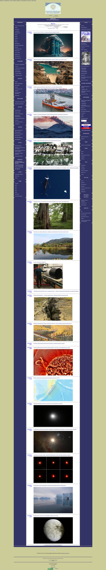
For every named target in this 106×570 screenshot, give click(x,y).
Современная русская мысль (20, 101)
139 (59, 545)
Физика (82, 114)
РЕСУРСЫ (86, 177)
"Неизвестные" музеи (18, 88)
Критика (16, 47)
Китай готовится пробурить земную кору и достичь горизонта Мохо (48, 86)
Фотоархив (17, 194)
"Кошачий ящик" (18, 71)
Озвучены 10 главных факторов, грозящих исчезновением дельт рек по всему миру (51, 231)
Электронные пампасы (19, 174)
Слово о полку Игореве (19, 113)
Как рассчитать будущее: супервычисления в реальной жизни (46, 32)
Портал (1, 0)
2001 (16, 188)
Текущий (16, 183)
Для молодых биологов (86, 130)
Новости (18, 0)
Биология (82, 107)
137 (55, 545)
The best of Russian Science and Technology (85, 221)
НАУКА (86, 22)
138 (57, 545)
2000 (16, 190)
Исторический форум (18, 137)
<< (44, 545)
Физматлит (83, 75)
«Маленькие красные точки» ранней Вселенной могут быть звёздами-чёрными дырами (52, 455)
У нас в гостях (17, 52)
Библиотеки (83, 191)
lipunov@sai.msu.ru (65, 553)
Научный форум (18, 132)
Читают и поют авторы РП (85, 145)
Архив (53, 558)
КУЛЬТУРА (20, 78)
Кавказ (16, 36)
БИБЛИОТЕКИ (86, 133)
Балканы (16, 38)
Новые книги (17, 50)
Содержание (6, 0)
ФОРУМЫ (20, 127)
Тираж (82, 174)
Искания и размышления (19, 45)
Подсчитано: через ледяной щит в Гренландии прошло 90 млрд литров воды (50, 485)
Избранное (83, 189)
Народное (83, 156)
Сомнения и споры (18, 48)
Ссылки (56, 558)
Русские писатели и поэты (85, 187)
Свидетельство (51, 24)
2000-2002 (86, 51)
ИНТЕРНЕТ (86, 196)
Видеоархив (17, 95)
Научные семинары (84, 80)
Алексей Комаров (54, 564)
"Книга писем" (17, 69)
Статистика (58, 558)
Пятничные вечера (18, 145)
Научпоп (82, 138)
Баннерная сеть (83, 202)
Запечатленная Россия (19, 121)
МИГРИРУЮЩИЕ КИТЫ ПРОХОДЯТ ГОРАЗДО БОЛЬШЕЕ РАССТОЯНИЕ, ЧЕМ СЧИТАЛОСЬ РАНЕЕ (56, 167)
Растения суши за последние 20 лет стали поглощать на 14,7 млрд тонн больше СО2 (51, 201)
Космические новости (85, 66)
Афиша (16, 27)
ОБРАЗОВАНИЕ (86, 97)
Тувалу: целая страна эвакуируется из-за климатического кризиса (47, 140)
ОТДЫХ (86, 148)
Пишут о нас (83, 172)
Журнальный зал (84, 73)
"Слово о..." (17, 66)
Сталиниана (17, 123)
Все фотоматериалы (18, 196)
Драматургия (17, 43)
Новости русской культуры (19, 25)
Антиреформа (83, 103)
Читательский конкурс (19, 166)
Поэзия (16, 41)
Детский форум (17, 139)
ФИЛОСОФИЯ (20, 98)
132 (47, 545)
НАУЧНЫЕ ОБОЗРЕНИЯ (86, 83)
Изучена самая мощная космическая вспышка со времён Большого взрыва (49, 343)
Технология (83, 113)
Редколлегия (83, 165)
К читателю (17, 29)
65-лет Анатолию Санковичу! (40, 262)
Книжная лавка (17, 56)
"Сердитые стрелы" (18, 75)
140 (60, 545)
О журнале (83, 168)
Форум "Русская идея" (19, 133)
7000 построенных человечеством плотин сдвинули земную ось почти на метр (50, 59)
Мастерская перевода (19, 156)
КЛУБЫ (19, 142)
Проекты (82, 182)
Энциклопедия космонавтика (83, 68)
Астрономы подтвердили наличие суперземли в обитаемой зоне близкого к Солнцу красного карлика (55, 429)
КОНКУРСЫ (20, 159)
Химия (82, 116)
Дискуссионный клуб (18, 130)
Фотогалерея (17, 85)
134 (50, 545)
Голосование (24, 0)
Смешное (82, 158)
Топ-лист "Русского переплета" (84, 201)
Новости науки (83, 214)
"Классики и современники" (20, 64)
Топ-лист (29, 0)
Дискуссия (34, 0)
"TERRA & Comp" (84, 89)
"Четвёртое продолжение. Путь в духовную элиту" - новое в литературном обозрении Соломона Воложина (56, 291)
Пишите (14, 0)
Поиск (82, 180)
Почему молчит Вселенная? (86, 29)
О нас (11, 0)
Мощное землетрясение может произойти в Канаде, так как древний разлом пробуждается (52, 323)
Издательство (17, 54)
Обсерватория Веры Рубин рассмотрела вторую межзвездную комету (48, 403)
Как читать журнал (84, 170)
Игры (82, 153)
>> (62, 545)
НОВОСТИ (86, 208)
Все (82, 211)
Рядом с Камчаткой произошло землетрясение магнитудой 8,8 (46, 377)
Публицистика (17, 32)
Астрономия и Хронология (19, 118)
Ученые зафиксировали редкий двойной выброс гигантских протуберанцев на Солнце (52, 347)
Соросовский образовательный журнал (85, 105)
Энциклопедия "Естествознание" (84, 71)
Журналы (82, 186)
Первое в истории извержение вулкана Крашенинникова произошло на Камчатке (51, 114)
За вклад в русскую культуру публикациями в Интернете (19, 162)
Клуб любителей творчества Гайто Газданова (20, 151)
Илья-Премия (17, 168)
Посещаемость (83, 184)
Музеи (82, 151)
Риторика (16, 90)
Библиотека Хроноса (84, 136)
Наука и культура (84, 49)
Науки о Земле (83, 109)
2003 (16, 185)
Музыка (16, 87)
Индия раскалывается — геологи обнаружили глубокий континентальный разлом (51, 295)
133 (49, 545)
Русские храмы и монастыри (18, 93)
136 (54, 545)
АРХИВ (20, 181)
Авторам (51, 558)
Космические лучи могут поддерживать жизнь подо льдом (46, 515)
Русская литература (84, 118)
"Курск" (16, 34)
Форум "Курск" (17, 135)
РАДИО (86, 141)
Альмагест (17, 120)
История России (18, 110)
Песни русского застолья (85, 155)
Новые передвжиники (19, 83)
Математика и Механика (85, 111)
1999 (16, 192)
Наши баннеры (83, 204)
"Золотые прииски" (18, 73)
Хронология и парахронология (18, 116)
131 (45, 545)
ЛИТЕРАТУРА (20, 22)
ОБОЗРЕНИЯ (19, 61)
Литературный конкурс (19, 165)
